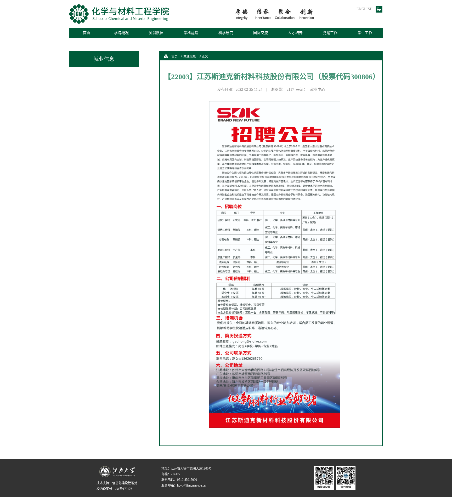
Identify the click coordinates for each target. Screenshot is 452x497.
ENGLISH (364, 9)
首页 (86, 33)
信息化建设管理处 (124, 483)
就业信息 (189, 56)
